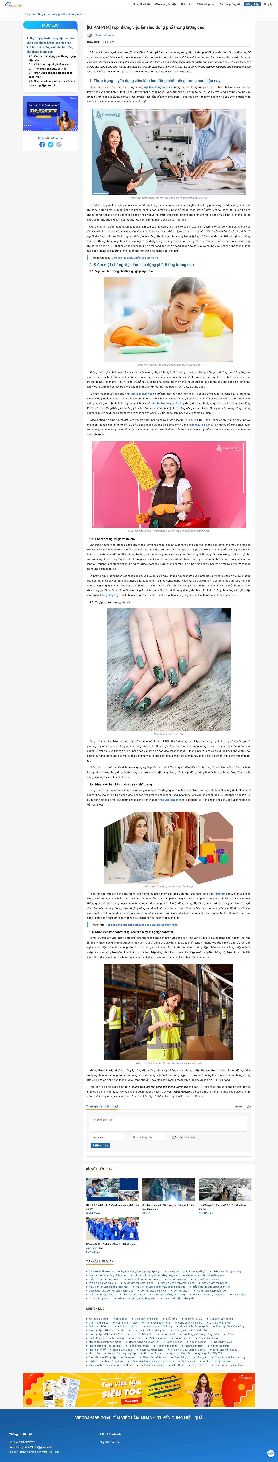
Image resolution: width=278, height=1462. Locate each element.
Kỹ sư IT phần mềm (142, 1334)
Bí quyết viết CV (193, 1318)
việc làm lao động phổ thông (167, 403)
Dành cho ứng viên (220, 1322)
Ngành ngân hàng (167, 1345)
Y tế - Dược (178, 1365)
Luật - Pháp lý (97, 1338)
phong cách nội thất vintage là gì (186, 1271)
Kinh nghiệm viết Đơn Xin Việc (106, 1334)
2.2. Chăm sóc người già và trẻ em (49, 64)
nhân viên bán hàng (169, 799)
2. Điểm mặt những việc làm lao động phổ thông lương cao (50, 49)
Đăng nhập (252, 4)
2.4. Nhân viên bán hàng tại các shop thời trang (51, 75)
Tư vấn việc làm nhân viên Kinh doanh (152, 1361)
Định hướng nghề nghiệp (229, 1365)
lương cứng (107, 595)
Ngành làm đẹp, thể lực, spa (105, 1345)
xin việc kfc (239, 1294)
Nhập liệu (94, 1353)
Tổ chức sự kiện (114, 1361)
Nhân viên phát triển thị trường (188, 1349)
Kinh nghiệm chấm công (230, 1326)
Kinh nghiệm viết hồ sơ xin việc (106, 1330)
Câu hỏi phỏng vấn (230, 4)
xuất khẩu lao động (200, 424)
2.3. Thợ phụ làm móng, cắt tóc (48, 68)
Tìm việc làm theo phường (230, 1357)
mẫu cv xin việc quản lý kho (179, 1298)
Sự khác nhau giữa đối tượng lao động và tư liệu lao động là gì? (168, 1207)
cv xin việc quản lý (99, 1298)
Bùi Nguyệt (109, 35)
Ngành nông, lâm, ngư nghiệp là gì (140, 1271)
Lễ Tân (230, 1334)
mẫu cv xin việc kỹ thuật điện (208, 1294)
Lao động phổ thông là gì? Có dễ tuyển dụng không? (222, 1207)
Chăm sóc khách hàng (158, 1322)
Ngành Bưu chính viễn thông (105, 1341)
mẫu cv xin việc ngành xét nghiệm (136, 1298)
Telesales (129, 1357)
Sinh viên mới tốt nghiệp (102, 1357)
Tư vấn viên (188, 1361)
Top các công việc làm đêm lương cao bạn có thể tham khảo (142, 924)
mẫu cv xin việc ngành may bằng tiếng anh (160, 1286)
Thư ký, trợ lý (181, 1357)
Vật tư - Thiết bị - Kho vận (217, 1361)
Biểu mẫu (186, 4)
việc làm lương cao (155, 87)
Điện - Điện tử (199, 1365)
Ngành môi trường (138, 1345)
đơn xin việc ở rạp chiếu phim (177, 1283)
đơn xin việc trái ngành (214, 1283)
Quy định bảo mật (110, 1442)
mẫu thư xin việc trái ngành (104, 1279)
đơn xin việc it (181, 1290)
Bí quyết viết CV (141, 4)
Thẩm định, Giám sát (155, 1357)
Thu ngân (201, 1357)
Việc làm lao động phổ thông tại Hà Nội (135, 257)
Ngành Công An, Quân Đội (144, 1341)
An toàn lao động (99, 1318)
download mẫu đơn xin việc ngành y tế (111, 1290)
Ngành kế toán (198, 1341)
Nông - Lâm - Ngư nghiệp (121, 1353)
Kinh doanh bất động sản (194, 1326)
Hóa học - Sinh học (128, 1326)
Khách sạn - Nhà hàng (159, 1326)
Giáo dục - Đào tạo (99, 1326)
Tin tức (93, 1361)
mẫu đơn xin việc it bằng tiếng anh (108, 1286)
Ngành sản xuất (194, 1345)
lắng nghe (221, 893)
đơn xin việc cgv (177, 1279)
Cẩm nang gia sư (98, 1322)
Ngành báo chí (183, 1338)
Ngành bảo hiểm (208, 1338)
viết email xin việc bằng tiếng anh (205, 1275)
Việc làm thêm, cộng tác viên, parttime (110, 1365)
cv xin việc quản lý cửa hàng (169, 1294)
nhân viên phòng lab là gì (227, 1271)
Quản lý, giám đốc (180, 1353)
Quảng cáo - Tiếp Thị (210, 1353)
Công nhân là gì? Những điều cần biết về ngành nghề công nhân (111, 1246)
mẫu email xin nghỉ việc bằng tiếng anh (156, 1275)
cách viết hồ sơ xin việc (207, 1279)
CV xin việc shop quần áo (211, 1290)
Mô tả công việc (206, 4)
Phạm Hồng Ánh (206, 1213)
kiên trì (181, 231)
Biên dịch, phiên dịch (146, 1318)
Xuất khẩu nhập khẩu (152, 1365)
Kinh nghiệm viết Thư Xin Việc (191, 1330)
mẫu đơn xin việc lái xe (102, 1294)
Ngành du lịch (174, 1341)
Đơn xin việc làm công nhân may (107, 1275)
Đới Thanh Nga (93, 1252)
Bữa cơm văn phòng (221, 1318)
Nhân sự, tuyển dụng (151, 1349)
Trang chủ (29, 14)
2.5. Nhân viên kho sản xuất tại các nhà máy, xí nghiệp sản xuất (52, 83)
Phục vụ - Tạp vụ (153, 1353)
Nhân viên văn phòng (225, 1349)
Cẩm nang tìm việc (165, 4)
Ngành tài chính (220, 1345)
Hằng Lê (146, 1213)
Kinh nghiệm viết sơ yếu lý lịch (149, 1330)
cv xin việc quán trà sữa (102, 1283)
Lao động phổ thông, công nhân (65, 14)
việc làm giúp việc (141, 393)
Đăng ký (268, 4)
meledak (136, 1338)
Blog (40, 14)
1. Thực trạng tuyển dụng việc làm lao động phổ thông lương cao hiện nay (50, 40)
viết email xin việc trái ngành (144, 1279)
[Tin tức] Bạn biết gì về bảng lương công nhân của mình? (112, 1207)
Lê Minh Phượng (93, 1213)
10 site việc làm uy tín (101, 1271)
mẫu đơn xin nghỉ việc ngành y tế (211, 1286)
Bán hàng (121, 1318)
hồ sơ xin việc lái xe (134, 1294)
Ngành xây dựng (122, 1349)
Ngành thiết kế (97, 1349)
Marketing (118, 1338)
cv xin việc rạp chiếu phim (138, 1283)
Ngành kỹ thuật (223, 1341)
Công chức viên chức (190, 1322)
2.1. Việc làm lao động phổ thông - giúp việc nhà (52, 58)
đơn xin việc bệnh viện (153, 1290)
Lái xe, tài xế (168, 1334)
